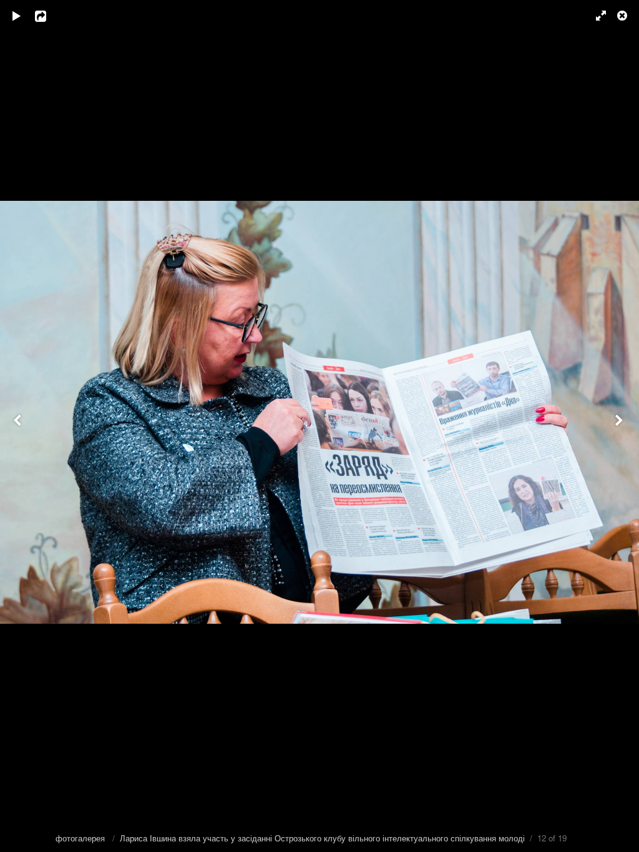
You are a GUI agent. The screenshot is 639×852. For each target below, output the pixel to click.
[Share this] (49, 15)
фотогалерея (81, 838)
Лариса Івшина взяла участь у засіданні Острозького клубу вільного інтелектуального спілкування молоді (322, 838)
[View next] (620, 426)
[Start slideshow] (17, 15)
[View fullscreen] (595, 15)
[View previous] (18, 426)
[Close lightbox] (623, 15)
